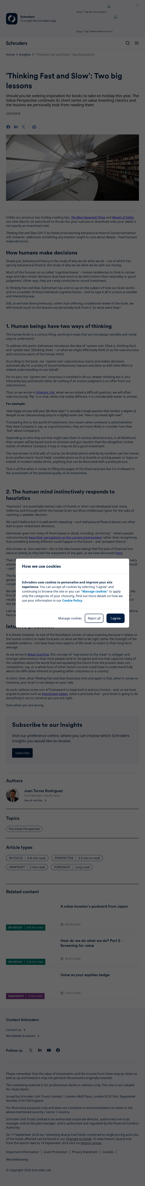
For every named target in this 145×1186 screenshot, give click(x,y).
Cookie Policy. (72, 600)
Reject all (94, 618)
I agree (116, 618)
